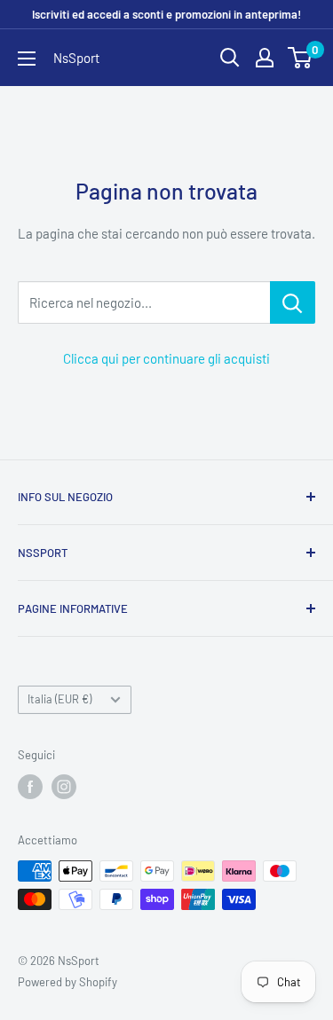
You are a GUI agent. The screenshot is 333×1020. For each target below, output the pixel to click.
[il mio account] (265, 57)
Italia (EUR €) (59, 699)
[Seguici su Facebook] (30, 786)
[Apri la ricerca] (230, 57)
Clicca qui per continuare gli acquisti (166, 358)
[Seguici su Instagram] (64, 786)
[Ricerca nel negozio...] (292, 302)
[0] (300, 57)
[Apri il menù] (27, 58)
